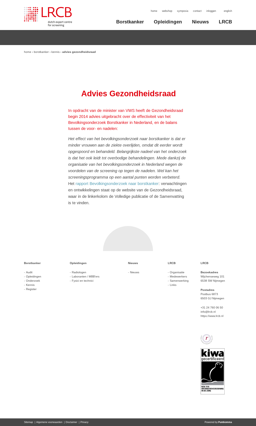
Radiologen (79, 272)
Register (31, 289)
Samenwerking (179, 280)
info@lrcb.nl (208, 311)
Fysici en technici (82, 280)
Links (173, 284)
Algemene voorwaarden (49, 422)
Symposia (182, 10)
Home (154, 10)
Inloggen (211, 10)
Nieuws (200, 21)
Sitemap (28, 422)
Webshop (167, 10)
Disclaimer (71, 422)
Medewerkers (178, 276)
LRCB (225, 21)
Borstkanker (130, 21)
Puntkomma (225, 422)
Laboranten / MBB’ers (85, 276)
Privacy (84, 422)
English (228, 10)
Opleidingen (168, 21)
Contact (197, 10)
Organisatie (177, 272)
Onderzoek (33, 280)
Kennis (55, 51)
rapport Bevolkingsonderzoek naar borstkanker (117, 183)
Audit (29, 272)
